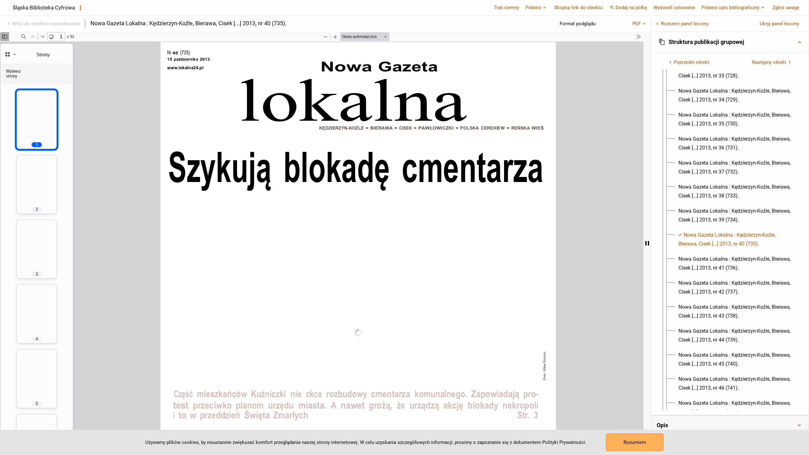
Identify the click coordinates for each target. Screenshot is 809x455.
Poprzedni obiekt (691, 62)
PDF (636, 24)
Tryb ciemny (506, 7)
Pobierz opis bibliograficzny (730, 7)
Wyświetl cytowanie (674, 7)
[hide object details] (647, 243)
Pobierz (533, 7)
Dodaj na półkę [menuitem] (631, 7)
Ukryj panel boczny (779, 24)
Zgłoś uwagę (785, 7)
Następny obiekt (769, 62)
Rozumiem (634, 442)
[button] (730, 42)
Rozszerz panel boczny (685, 24)
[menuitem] (735, 71)
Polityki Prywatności (563, 442)
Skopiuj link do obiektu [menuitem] (578, 7)
